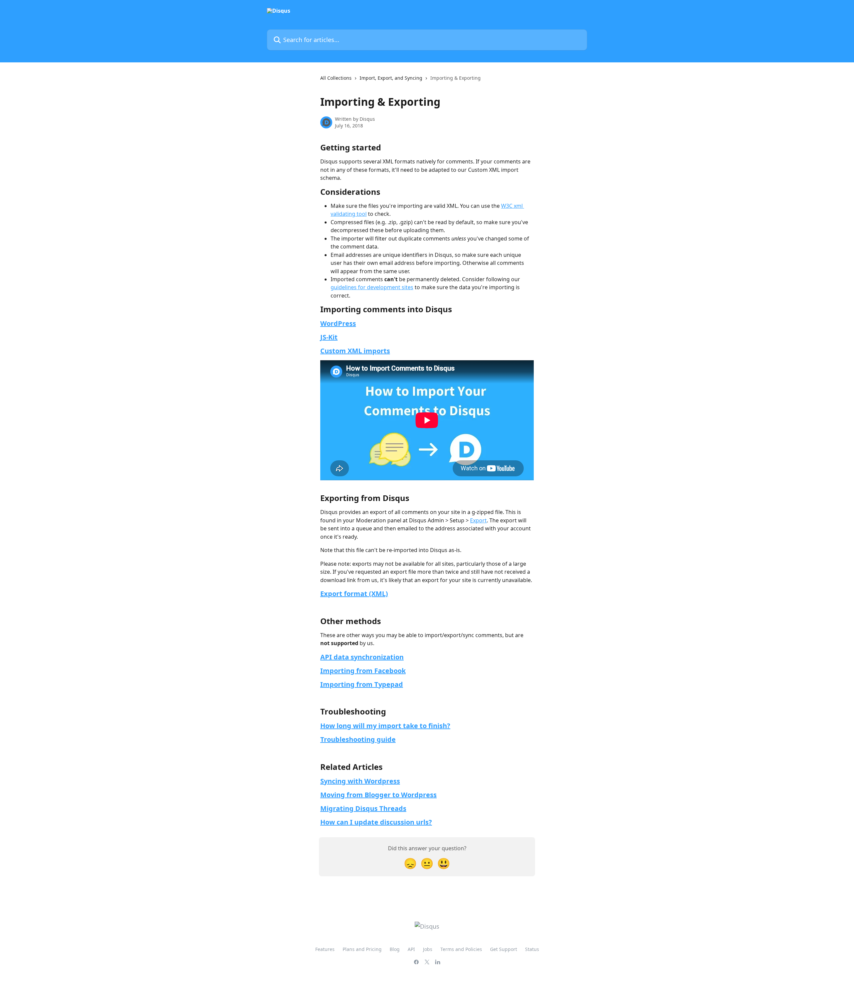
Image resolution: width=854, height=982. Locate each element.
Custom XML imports (355, 350)
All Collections (336, 78)
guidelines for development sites (372, 287)
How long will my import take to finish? (385, 725)
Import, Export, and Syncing (391, 78)
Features (325, 949)
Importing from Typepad (361, 684)
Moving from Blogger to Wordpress (378, 794)
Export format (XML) (354, 593)
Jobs (427, 949)
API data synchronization (362, 656)
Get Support (503, 949)
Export (478, 520)
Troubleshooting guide (358, 739)
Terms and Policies (461, 949)
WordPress (338, 323)
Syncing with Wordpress (360, 781)
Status (532, 949)
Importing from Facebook (363, 670)
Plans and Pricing (362, 949)
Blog (395, 949)
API (411, 949)
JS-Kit (329, 337)
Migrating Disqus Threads (363, 808)
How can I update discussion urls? (376, 822)
